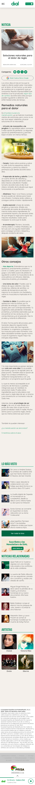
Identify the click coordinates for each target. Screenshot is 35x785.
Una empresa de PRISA (17, 768)
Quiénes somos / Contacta (8, 755)
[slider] (17, 777)
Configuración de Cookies (22, 760)
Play (30, 781)
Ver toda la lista (17, 533)
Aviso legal (31, 755)
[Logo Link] (15, 3)
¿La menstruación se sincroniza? (15, 428)
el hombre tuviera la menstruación (11, 114)
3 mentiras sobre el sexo (11, 433)
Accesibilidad (7, 758)
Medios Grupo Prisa (17, 773)
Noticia (6, 24)
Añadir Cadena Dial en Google (19, 78)
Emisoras (21, 755)
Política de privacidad (20, 758)
